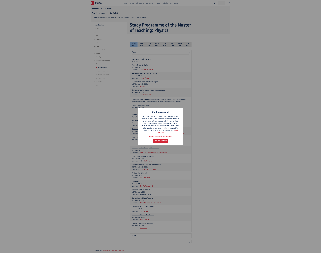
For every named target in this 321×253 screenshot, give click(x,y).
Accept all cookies (160, 141)
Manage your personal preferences (160, 137)
